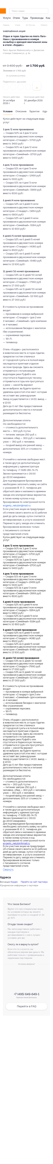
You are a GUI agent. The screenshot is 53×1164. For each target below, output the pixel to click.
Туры (25, 18)
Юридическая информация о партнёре (19, 885)
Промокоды (36, 18)
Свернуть (8, 869)
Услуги (7, 18)
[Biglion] (6, 11)
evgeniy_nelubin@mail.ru (17, 505)
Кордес (14, 882)
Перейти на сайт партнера (34, 882)
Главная (6, 25)
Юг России (30, 25)
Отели (16, 18)
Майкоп (43, 25)
